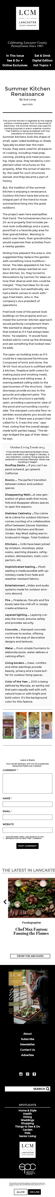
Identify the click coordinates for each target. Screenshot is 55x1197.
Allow (21, 1192)
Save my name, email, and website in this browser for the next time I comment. (25, 837)
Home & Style (27, 1110)
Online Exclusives (15, 65)
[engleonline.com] (27, 1175)
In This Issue (15, 55)
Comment (10, 770)
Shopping (27, 1123)
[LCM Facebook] (34, 1075)
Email (7, 811)
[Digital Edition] (27, 1023)
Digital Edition (42, 60)
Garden (27, 1129)
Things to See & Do (27, 1126)
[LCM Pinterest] (27, 1075)
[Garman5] (8, 725)
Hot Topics (40, 65)
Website (8, 824)
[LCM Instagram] (21, 1075)
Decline (34, 1192)
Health (27, 1113)
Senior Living (27, 1136)
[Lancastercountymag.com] (27, 1157)
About (27, 1033)
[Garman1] (46, 725)
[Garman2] (34, 725)
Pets (27, 1133)
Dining (27, 1116)
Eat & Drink (42, 55)
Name (7, 798)
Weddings (27, 1120)
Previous (6, 901)
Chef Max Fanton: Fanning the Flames (31, 931)
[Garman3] (21, 725)
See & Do (13, 60)
